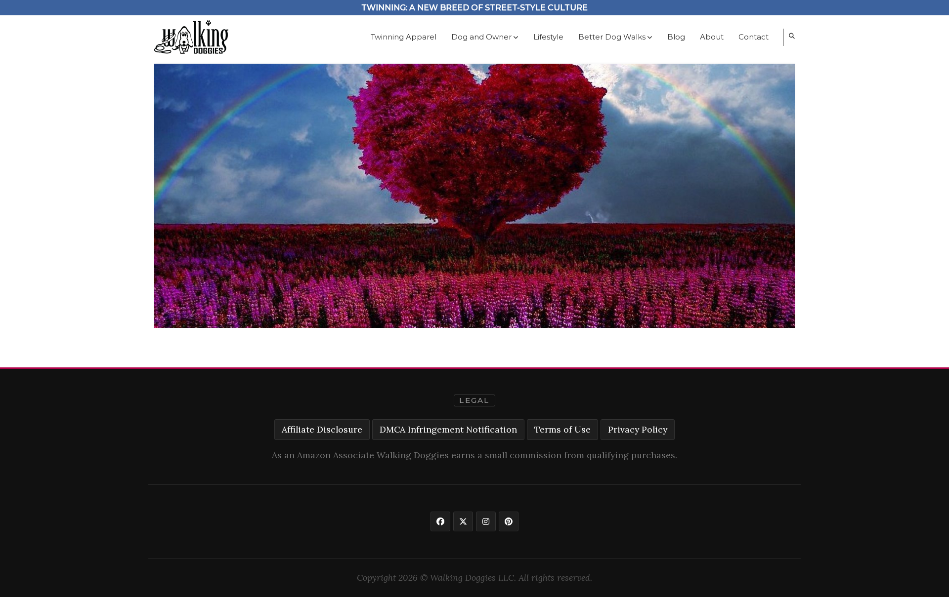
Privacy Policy (637, 429)
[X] (463, 521)
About (712, 36)
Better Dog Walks (612, 36)
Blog (676, 36)
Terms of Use (562, 429)
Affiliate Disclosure (322, 429)
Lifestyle (548, 36)
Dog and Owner (481, 36)
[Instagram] (486, 521)
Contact (753, 36)
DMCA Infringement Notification (448, 429)
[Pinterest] (508, 521)
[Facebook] (440, 521)
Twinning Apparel (403, 36)
